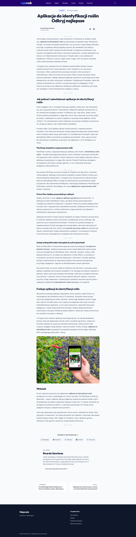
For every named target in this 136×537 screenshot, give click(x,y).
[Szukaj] (114, 3)
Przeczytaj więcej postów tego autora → (56, 469)
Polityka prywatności (76, 521)
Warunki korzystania (76, 523)
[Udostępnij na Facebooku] (94, 29)
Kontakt (72, 518)
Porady (73, 3)
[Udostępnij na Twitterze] (90, 29)
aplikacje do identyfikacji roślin (51, 42)
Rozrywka (90, 3)
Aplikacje (48, 3)
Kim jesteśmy (74, 515)
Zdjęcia (57, 3)
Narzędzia (65, 3)
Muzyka (81, 3)
